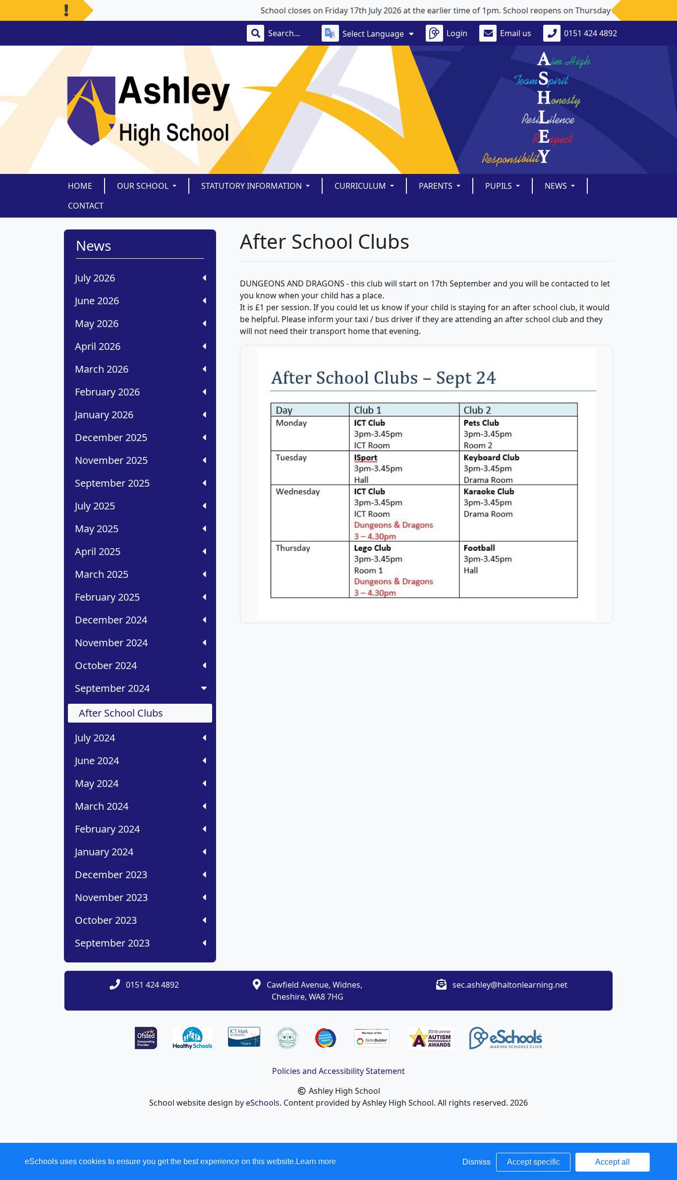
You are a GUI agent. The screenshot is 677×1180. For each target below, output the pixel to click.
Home (80, 185)
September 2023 (112, 943)
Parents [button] (436, 185)
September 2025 (112, 483)
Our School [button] (143, 185)
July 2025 (95, 505)
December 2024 (111, 619)
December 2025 (111, 437)
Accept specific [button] (533, 1162)
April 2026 (97, 346)
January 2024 (104, 851)
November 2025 (111, 460)
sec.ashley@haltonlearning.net (509, 984)
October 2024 (106, 665)
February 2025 (107, 597)
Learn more (316, 1161)
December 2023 (111, 874)
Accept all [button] (612, 1162)
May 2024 (96, 783)
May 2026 (96, 323)
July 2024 (95, 737)
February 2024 (107, 829)
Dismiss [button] (476, 1162)
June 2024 (97, 760)
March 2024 (101, 806)
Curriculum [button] (361, 185)
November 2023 (111, 897)
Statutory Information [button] (252, 185)
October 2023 (106, 920)
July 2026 (95, 277)
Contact (86, 205)
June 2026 (97, 300)
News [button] (557, 185)
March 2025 (101, 574)
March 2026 (101, 369)
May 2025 (96, 528)
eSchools (263, 1102)
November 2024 (111, 642)
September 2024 (112, 688)
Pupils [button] (499, 185)
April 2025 (97, 551)
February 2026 (107, 391)
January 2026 (104, 414)
